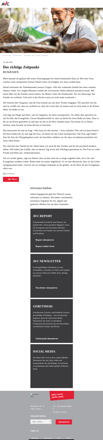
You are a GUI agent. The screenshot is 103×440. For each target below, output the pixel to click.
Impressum (35, 438)
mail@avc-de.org (60, 412)
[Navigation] (99, 4)
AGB (58, 438)
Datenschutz (47, 438)
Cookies (68, 438)
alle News (12, 179)
